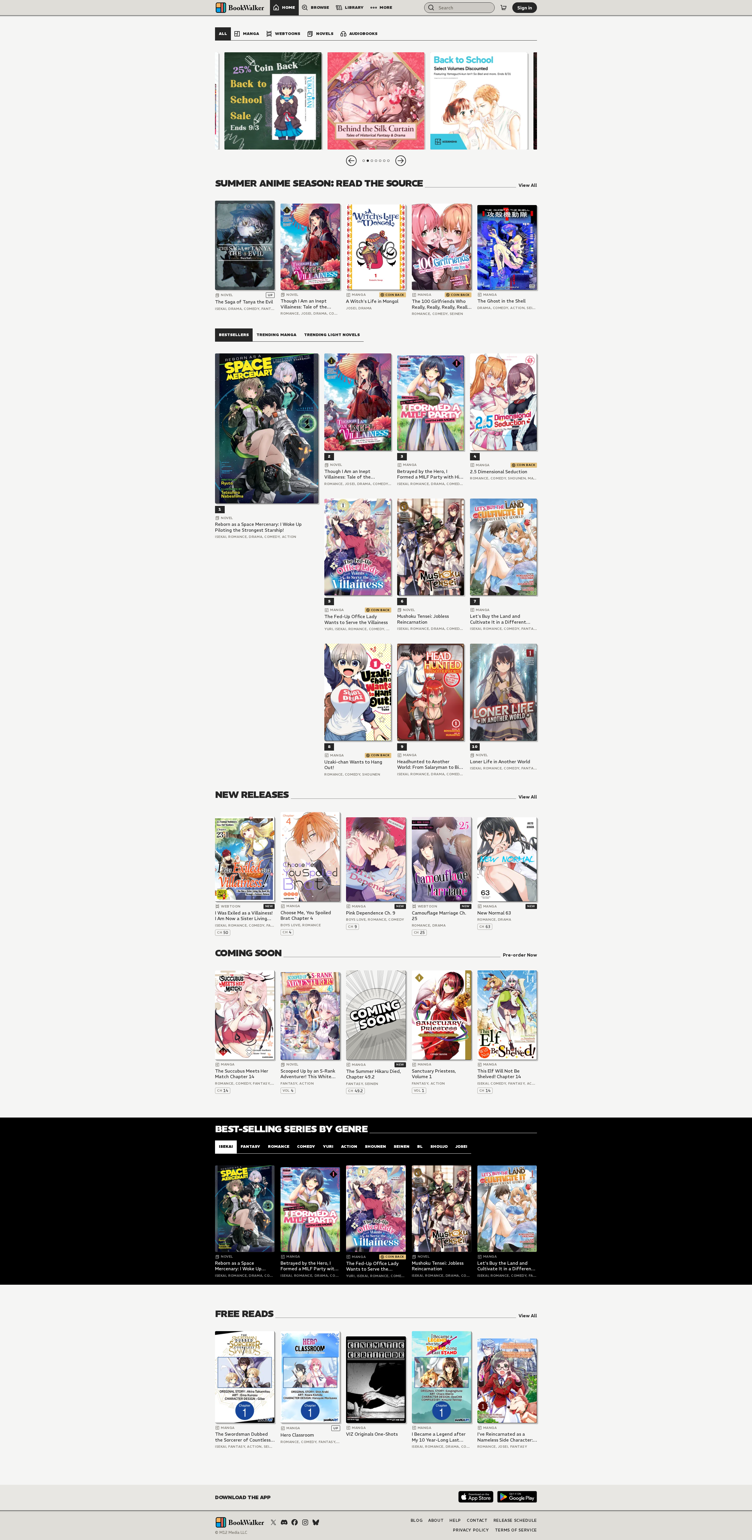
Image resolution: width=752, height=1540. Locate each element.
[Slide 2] (375, 101)
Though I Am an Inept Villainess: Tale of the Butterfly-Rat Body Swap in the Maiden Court (308, 304)
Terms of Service (516, 1530)
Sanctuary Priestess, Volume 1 (434, 1074)
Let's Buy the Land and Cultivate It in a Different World (498, 619)
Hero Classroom (297, 1435)
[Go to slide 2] (368, 161)
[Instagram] (305, 1522)
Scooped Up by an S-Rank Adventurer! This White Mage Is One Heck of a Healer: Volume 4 (308, 1074)
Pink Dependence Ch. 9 (370, 913)
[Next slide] (400, 160)
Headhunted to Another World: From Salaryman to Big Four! (429, 764)
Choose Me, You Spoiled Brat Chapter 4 (306, 915)
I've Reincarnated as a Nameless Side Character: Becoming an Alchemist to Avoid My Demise (505, 1437)
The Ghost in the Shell (501, 301)
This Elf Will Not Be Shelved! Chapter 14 (499, 1074)
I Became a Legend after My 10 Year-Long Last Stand (439, 1437)
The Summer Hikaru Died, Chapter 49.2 (373, 1074)
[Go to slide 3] (372, 161)
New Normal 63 (494, 913)
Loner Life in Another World (500, 761)
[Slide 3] (479, 101)
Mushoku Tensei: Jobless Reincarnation (423, 619)
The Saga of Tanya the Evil (244, 302)
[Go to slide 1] (363, 161)
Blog (417, 1520)
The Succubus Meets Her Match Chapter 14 (241, 1074)
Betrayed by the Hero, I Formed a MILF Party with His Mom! (429, 474)
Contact (477, 1520)
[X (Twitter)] (273, 1522)
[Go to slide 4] (376, 161)
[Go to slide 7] (388, 161)
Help (455, 1520)
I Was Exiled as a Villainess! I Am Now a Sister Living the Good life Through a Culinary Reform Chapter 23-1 (244, 916)
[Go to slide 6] (384, 161)
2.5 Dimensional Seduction (498, 471)
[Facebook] (294, 1522)
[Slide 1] (273, 101)
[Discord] (284, 1522)
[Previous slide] (351, 160)
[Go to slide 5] (380, 161)
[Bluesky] (315, 1522)
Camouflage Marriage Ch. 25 (439, 916)
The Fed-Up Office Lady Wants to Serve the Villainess (356, 619)
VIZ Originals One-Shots (372, 1434)
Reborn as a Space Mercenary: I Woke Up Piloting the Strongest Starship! (258, 527)
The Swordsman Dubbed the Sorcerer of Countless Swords (243, 1437)
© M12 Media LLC (231, 1532)
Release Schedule (515, 1520)
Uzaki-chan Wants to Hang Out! (353, 765)
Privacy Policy (471, 1530)
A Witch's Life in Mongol (372, 301)
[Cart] (503, 7)
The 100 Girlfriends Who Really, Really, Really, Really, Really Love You (441, 304)
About (436, 1520)
